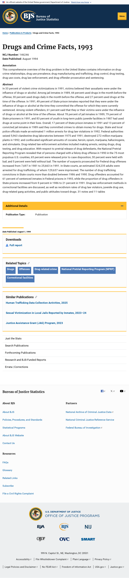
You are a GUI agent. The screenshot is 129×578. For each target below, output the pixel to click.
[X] (113, 393)
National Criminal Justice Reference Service (90, 419)
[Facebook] (104, 393)
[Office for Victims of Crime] (64, 541)
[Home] (39, 16)
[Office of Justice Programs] (10, 16)
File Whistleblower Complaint (51, 559)
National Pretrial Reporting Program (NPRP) (88, 269)
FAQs (5, 462)
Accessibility (23, 559)
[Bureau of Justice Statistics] (64, 531)
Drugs (10, 269)
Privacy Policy (102, 559)
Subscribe (8, 485)
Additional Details (17, 205)
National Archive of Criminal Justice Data (89, 412)
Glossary (7, 470)
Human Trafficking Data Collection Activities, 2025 (37, 302)
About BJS (8, 412)
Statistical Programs (14, 427)
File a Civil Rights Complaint (18, 493)
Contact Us (9, 443)
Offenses (24, 269)
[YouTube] (123, 393)
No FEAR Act (49, 567)
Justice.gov (116, 567)
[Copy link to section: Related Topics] (28, 263)
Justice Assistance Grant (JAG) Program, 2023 (34, 323)
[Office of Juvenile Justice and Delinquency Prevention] (41, 542)
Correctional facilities (20, 277)
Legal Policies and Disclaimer (20, 567)
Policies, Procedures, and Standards (22, 419)
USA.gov (99, 567)
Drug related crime (46, 269)
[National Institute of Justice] (88, 529)
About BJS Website (13, 435)
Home (5, 33)
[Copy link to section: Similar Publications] (35, 296)
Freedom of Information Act (76, 567)
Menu (122, 16)
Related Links (10, 477)
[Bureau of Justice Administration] (41, 529)
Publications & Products (20, 33)
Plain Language (81, 559)
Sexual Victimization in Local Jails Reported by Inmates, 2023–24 (46, 312)
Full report (16, 245)
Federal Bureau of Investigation (83, 427)
